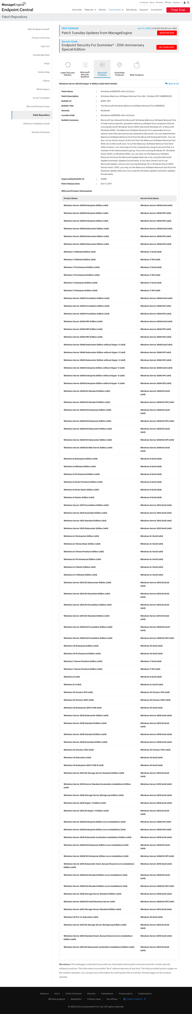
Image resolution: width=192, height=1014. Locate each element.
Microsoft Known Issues (38, 106)
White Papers (43, 89)
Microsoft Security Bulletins (85, 74)
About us (44, 994)
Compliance (107, 994)
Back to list (174, 84)
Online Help (44, 72)
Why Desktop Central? (39, 29)
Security (91, 994)
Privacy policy (126, 994)
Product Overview (41, 38)
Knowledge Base (41, 55)
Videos (46, 80)
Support (143, 9)
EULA (57, 994)
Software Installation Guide (36, 123)
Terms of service (73, 994)
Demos (102, 9)
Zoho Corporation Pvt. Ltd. (90, 1006)
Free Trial (178, 10)
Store (151, 2)
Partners (159, 2)
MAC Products (137, 75)
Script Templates (41, 98)
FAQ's (47, 63)
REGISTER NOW (167, 33)
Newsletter (76, 999)
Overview (77, 9)
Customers (156, 9)
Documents (115, 9)
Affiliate (168, 2)
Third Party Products (119, 74)
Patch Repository (41, 115)
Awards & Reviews (41, 132)
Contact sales (94, 999)
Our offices (112, 999)
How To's (45, 46)
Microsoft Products (102, 74)
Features (89, 9)
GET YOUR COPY (166, 47)
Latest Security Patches (68, 74)
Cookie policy (145, 994)
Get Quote (131, 9)
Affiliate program (56, 999)
